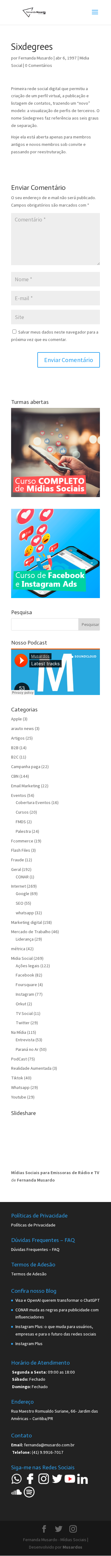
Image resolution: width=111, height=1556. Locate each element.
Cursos (22, 812)
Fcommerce (22, 841)
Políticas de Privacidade (33, 1225)
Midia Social (22, 958)
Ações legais (27, 965)
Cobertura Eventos (33, 802)
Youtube (18, 1097)
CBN (14, 776)
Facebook (25, 975)
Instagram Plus (29, 1343)
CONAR (22, 877)
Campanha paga (25, 766)
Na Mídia (18, 1032)
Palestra (23, 831)
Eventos (18, 795)
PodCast (19, 1059)
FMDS (21, 821)
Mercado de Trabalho (31, 931)
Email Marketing (25, 786)
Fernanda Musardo (35, 58)
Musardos (72, 1547)
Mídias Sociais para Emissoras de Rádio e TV (55, 1172)
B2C (14, 757)
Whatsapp (20, 1087)
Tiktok (17, 1078)
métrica (18, 948)
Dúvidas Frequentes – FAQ (35, 1249)
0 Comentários (38, 65)
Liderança (25, 939)
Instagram (25, 994)
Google (22, 893)
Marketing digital (26, 922)
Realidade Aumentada (31, 1068)
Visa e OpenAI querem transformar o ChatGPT (57, 1300)
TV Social (24, 1013)
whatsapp (25, 913)
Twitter (23, 1022)
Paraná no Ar (27, 1049)
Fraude (17, 860)
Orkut (21, 1004)
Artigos (18, 738)
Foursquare (26, 984)
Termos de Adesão (29, 1274)
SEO (19, 903)
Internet (18, 886)
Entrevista (25, 1039)
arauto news (22, 728)
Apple (16, 719)
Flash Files (20, 850)
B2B (14, 747)
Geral (16, 869)
